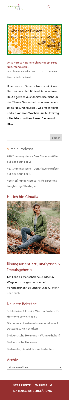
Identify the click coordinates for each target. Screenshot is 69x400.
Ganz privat (13, 77)
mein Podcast (21, 149)
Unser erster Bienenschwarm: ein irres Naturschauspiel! (32, 64)
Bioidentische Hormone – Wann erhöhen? (34, 335)
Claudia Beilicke (21, 71)
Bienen (53, 71)
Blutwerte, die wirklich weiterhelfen (30, 349)
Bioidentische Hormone (22, 342)
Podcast (26, 77)
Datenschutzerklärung (32, 390)
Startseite (22, 385)
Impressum (43, 385)
